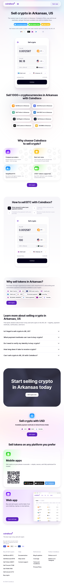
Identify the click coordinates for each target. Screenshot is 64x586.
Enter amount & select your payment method (20, 208)
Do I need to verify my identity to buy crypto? (22, 343)
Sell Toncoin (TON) (8, 565)
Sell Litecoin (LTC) (8, 572)
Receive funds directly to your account (46, 212)
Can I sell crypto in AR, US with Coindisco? (21, 355)
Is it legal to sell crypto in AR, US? (17, 331)
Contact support (23, 562)
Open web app (12, 519)
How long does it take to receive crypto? (20, 349)
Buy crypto (6, 575)
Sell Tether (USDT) (8, 562)
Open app (55, 4)
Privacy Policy (37, 567)
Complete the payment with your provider (21, 212)
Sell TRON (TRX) (8, 568)
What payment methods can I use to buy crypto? (23, 337)
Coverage (36, 558)
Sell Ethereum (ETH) (9, 558)
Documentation (22, 555)
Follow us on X (52, 555)
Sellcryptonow (32, 394)
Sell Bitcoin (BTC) (8, 555)
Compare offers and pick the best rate (45, 208)
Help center (21, 558)
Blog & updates (37, 555)
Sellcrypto (32, 185)
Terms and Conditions (36, 562)
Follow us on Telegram (52, 559)
